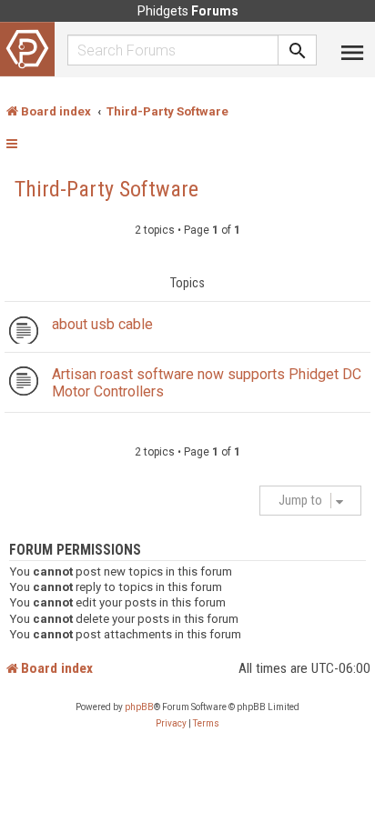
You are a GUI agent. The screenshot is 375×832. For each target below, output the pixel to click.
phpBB (139, 707)
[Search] (298, 50)
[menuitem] (171, 724)
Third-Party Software (106, 189)
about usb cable (102, 324)
